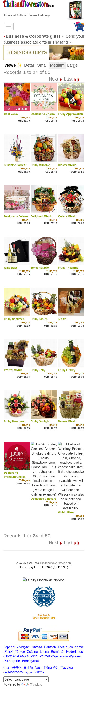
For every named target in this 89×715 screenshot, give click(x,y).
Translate (36, 684)
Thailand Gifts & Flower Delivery (26, 15)
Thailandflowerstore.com (55, 563)
